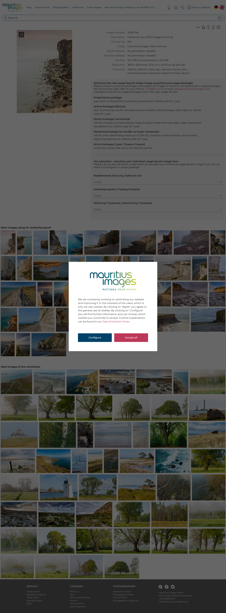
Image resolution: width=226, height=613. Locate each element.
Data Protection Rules (116, 321)
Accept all (131, 337)
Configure (95, 337)
